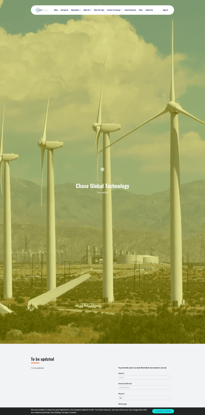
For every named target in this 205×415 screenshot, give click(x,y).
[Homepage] (42, 10)
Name (121, 373)
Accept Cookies (163, 411)
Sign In (165, 10)
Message (122, 404)
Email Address (125, 383)
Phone (121, 394)
